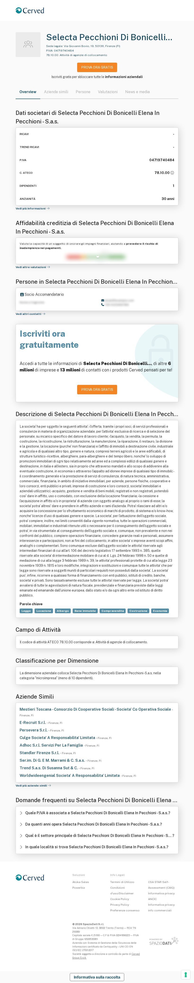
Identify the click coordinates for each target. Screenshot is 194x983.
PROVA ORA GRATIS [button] (97, 67)
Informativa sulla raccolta (97, 977)
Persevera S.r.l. (34, 730)
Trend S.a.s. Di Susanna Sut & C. (49, 768)
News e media (137, 92)
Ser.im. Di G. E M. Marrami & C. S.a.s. (53, 760)
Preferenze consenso (125, 910)
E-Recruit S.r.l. (33, 722)
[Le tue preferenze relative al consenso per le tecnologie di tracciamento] (185, 974)
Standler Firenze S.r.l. (40, 753)
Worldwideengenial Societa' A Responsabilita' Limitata (70, 775)
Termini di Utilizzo (122, 882)
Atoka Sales (80, 882)
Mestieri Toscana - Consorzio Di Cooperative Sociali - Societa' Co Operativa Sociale (96, 709)
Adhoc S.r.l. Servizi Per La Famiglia (52, 745)
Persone (83, 92)
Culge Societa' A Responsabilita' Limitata (58, 737)
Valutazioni (108, 92)
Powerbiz (78, 887)
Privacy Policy (119, 904)
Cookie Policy (119, 899)
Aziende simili (56, 92)
